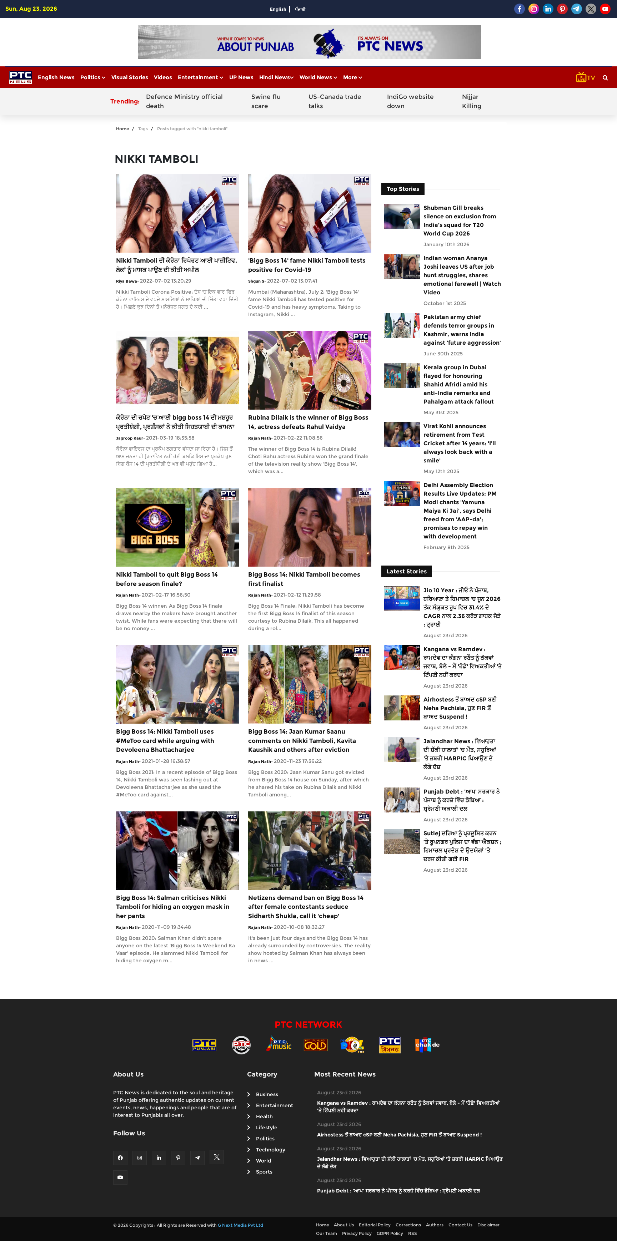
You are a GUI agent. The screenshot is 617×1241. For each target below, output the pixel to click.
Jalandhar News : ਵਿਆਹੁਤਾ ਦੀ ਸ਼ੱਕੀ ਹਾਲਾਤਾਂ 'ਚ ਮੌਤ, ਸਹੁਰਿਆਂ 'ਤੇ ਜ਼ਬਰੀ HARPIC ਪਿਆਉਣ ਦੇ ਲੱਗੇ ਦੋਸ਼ (459, 754)
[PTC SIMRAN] (390, 1044)
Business (267, 1094)
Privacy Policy (357, 1233)
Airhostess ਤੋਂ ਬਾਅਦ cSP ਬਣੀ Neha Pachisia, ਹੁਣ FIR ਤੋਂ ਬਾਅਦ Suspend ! (460, 708)
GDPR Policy (390, 1233)
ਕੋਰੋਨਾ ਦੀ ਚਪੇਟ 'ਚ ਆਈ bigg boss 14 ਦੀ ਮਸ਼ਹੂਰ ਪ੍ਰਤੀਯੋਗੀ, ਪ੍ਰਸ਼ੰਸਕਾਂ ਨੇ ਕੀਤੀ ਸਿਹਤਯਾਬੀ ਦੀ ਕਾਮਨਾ (175, 422)
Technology (270, 1149)
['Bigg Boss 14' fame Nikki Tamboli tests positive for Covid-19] (309, 212)
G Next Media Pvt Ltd (240, 1225)
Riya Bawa (126, 281)
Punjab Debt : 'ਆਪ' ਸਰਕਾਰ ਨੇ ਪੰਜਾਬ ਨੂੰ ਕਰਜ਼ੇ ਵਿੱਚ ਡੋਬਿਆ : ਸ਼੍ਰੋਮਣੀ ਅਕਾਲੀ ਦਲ (461, 800)
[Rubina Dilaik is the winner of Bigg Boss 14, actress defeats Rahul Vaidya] (309, 369)
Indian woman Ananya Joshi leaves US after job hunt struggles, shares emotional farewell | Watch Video (462, 275)
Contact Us (460, 1224)
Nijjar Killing (471, 101)
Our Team (326, 1233)
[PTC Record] (241, 1044)
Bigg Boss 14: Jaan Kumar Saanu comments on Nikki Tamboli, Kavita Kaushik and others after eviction (302, 740)
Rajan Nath (259, 438)
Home (122, 128)
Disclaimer (488, 1224)
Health (264, 1116)
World (263, 1161)
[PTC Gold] (315, 1044)
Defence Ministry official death (184, 101)
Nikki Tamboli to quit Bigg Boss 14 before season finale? (167, 579)
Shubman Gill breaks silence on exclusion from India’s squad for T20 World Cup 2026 (459, 220)
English (278, 9)
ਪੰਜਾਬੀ (300, 9)
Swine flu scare (266, 101)
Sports (264, 1172)
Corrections (408, 1224)
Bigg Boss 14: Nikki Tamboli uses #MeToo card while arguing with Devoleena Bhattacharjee (165, 740)
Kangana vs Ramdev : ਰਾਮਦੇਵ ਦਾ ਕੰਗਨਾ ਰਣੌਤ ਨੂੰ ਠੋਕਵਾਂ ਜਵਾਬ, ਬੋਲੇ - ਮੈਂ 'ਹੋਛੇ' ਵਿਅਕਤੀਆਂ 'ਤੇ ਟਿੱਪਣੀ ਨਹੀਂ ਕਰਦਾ (462, 662)
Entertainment (199, 77)
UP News (241, 77)
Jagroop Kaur (129, 438)
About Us (344, 1224)
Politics (91, 77)
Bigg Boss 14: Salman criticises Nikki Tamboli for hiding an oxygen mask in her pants (173, 907)
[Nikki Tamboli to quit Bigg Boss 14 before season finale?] (177, 526)
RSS (412, 1233)
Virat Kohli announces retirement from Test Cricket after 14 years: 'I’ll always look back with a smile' (459, 443)
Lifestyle (266, 1127)
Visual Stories (129, 77)
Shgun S (256, 281)
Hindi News (274, 77)
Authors (434, 1224)
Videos (163, 77)
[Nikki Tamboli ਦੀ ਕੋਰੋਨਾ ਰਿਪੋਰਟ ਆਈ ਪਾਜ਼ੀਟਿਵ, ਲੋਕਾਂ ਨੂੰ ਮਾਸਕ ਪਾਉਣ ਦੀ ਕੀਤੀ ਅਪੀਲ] (177, 212)
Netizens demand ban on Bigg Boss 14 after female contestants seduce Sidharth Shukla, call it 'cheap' (305, 907)
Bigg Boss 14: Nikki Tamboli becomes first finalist (304, 579)
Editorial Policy (375, 1224)
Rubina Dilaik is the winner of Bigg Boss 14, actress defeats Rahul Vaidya (308, 422)
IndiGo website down (410, 101)
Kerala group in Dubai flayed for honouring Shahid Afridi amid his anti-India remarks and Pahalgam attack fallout (458, 384)
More (350, 77)
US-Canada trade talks (334, 101)
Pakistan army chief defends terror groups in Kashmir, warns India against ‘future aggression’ (462, 330)
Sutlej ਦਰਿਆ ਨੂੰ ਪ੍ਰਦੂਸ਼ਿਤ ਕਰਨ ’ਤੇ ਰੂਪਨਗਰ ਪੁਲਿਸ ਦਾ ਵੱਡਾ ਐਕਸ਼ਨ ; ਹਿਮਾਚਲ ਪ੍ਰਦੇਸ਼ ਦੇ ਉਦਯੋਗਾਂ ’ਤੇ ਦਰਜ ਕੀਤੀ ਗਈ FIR (462, 846)
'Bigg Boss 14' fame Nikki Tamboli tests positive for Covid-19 (307, 265)
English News (56, 77)
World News (316, 77)
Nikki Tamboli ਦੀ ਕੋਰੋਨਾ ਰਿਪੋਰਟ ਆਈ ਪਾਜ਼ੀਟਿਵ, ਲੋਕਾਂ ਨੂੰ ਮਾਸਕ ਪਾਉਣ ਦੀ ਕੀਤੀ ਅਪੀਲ (176, 265)
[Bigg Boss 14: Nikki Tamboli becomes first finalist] (309, 526)
